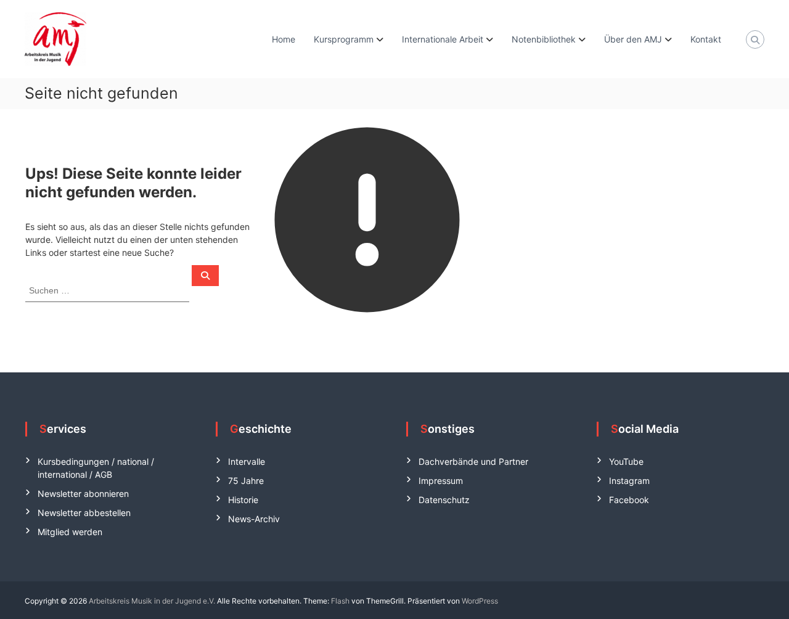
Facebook (629, 499)
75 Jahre (246, 480)
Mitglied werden (70, 532)
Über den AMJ (633, 39)
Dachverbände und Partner (473, 461)
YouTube (626, 461)
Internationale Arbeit (442, 39)
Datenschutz (444, 499)
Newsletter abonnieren (83, 493)
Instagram (629, 480)
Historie (243, 499)
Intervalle (246, 461)
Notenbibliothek (544, 39)
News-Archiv (254, 519)
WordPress (480, 600)
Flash (340, 600)
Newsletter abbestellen (84, 512)
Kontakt (705, 39)
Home (283, 39)
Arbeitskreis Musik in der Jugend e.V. (152, 600)
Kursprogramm (344, 39)
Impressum (441, 480)
